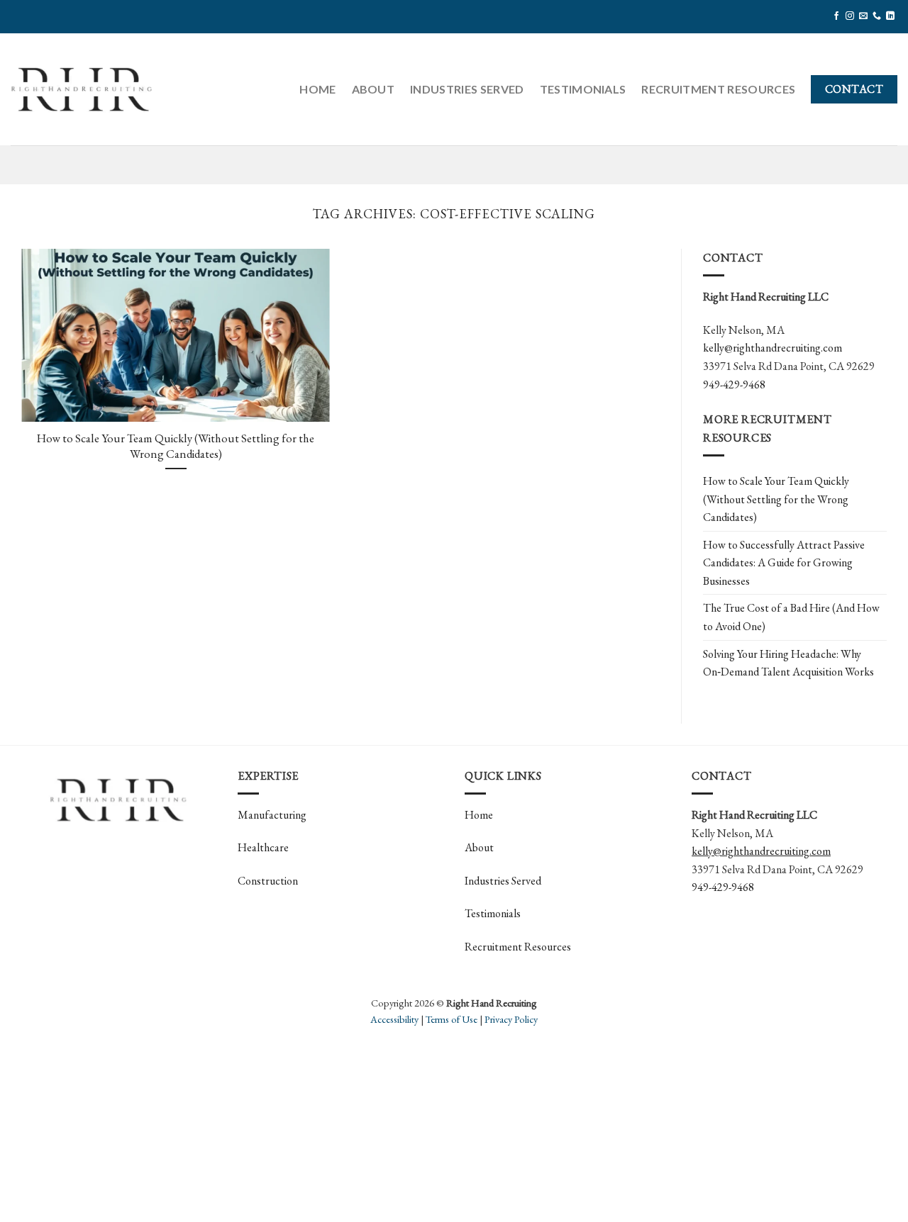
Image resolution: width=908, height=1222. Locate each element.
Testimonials (583, 89)
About (373, 89)
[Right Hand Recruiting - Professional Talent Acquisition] (82, 89)
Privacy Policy (511, 1019)
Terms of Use (451, 1019)
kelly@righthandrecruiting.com (772, 347)
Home (317, 89)
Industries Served (467, 89)
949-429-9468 (734, 384)
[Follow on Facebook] (836, 16)
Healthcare (263, 847)
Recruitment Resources (718, 89)
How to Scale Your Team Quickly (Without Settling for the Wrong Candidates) (175, 446)
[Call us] (877, 16)
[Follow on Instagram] (850, 16)
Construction (268, 880)
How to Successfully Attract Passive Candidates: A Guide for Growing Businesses (784, 562)
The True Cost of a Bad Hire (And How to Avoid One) (791, 617)
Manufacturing (272, 814)
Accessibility (394, 1019)
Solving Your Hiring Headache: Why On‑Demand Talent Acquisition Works (788, 663)
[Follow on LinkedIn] (890, 16)
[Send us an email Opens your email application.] (863, 16)
